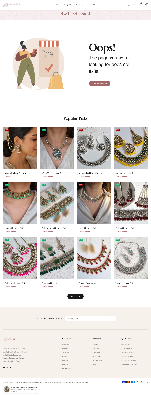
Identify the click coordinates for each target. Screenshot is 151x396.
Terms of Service (127, 352)
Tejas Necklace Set (50, 283)
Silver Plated (96, 356)
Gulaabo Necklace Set (15, 283)
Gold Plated (96, 348)
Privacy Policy (126, 348)
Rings (64, 356)
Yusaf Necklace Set (124, 283)
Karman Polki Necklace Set (91, 173)
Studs (94, 364)
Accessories (66, 368)
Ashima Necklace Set (125, 173)
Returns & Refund (127, 356)
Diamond (95, 344)
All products (75, 296)
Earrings (65, 348)
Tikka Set (65, 352)
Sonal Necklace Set (87, 228)
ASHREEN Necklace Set (52, 173)
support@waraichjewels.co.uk (14, 358)
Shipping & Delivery (128, 360)
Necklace (65, 344)
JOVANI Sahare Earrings (16, 173)
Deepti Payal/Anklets (88, 283)
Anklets (65, 364)
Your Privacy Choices (129, 364)
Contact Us (125, 344)
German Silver (97, 360)
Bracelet (65, 360)
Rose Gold (96, 352)
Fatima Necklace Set (125, 228)
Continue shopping (100, 83)
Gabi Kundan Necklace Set (54, 228)
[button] (145, 4)
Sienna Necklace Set (14, 228)
